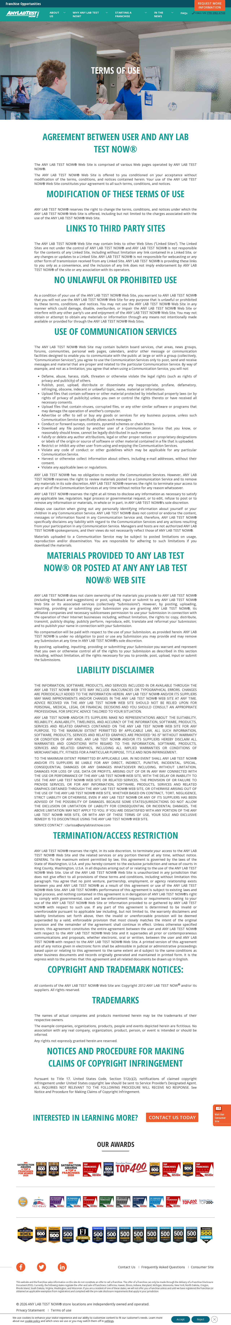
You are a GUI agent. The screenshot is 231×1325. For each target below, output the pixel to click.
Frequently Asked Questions (163, 1267)
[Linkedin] (62, 1267)
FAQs (184, 13)
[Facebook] (20, 1267)
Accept (181, 1319)
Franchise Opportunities (23, 3)
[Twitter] (41, 1267)
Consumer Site (202, 1267)
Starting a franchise (123, 14)
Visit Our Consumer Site (220, 1118)
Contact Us (126, 1267)
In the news (158, 14)
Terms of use (61, 1310)
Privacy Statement (30, 1310)
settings (109, 1321)
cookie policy (32, 1321)
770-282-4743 (216, 13)
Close (217, 1126)
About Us (54, 14)
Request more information (210, 5)
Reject (200, 1319)
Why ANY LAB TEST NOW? (86, 14)
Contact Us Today (172, 1117)
